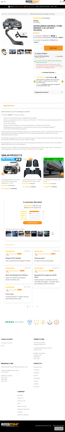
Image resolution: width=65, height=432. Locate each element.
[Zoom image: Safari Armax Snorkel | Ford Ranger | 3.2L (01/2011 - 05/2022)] (16, 31)
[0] (63, 2)
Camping (36, 373)
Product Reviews (23, 415)
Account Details (6, 343)
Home (5, 14)
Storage (36, 370)
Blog (19, 403)
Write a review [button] (32, 223)
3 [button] (32, 307)
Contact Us (21, 401)
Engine (36, 375)
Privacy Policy (22, 406)
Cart (2, 345)
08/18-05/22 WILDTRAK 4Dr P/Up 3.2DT (18, 14)
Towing (36, 384)
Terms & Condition (23, 409)
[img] (10, 251)
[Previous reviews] (35, 81)
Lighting (36, 386)
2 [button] (30, 307)
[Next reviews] (62, 81)
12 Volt (36, 381)
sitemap (20, 412)
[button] (2, 52)
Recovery (37, 378)
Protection (37, 367)
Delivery (20, 395)
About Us (20, 398)
